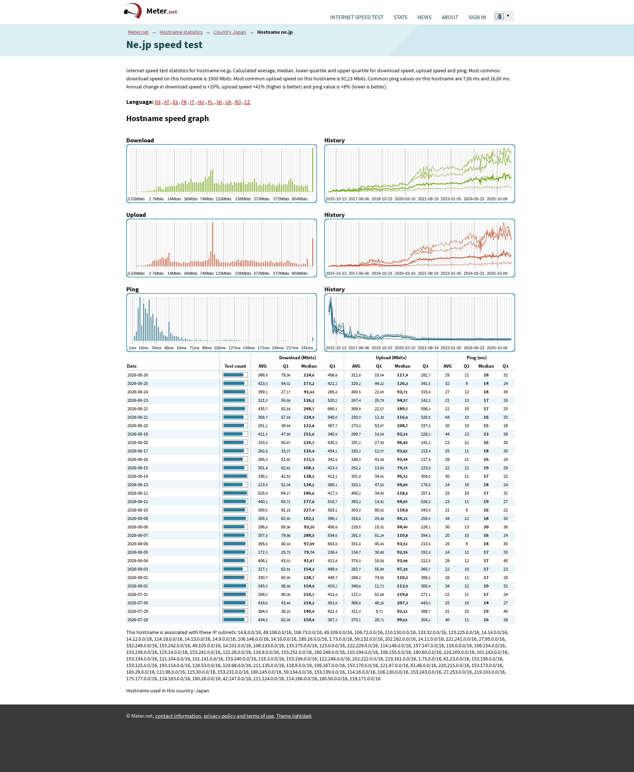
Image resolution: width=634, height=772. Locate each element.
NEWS (424, 17)
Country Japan (230, 32)
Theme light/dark (294, 716)
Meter (161, 11)
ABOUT (450, 17)
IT (192, 102)
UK (228, 102)
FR (184, 102)
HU (201, 102)
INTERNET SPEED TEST (356, 17)
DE (158, 102)
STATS (400, 17)
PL (210, 102)
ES (175, 102)
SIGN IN (477, 17)
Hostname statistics (181, 32)
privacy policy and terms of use (239, 716)
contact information (178, 716)
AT (167, 102)
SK (219, 102)
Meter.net (138, 32)
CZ (247, 102)
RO (238, 102)
